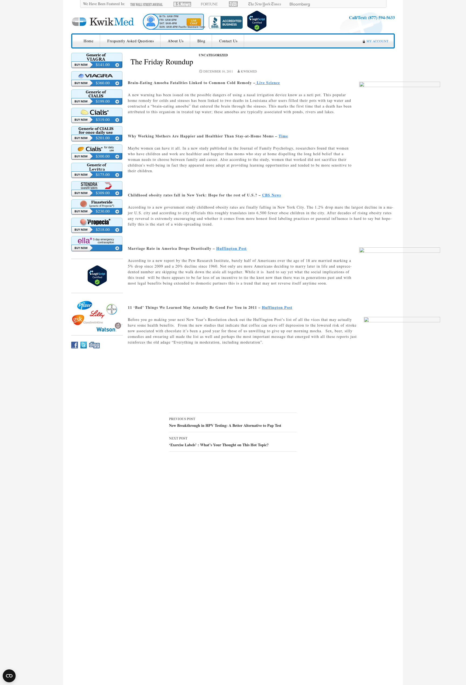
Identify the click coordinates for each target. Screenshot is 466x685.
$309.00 (103, 192)
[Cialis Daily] (96, 148)
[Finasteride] (96, 203)
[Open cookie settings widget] (9, 675)
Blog (201, 40)
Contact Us (228, 40)
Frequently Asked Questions (130, 40)
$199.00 (103, 101)
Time (283, 136)
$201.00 (103, 137)
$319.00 (103, 119)
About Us (175, 40)
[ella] (96, 240)
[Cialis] (96, 112)
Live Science (267, 82)
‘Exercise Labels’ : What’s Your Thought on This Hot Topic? (219, 442)
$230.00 (103, 211)
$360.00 (103, 82)
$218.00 (103, 229)
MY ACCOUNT (377, 41)
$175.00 (103, 174)
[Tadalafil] (96, 93)
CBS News (271, 195)
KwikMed (249, 71)
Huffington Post (231, 248)
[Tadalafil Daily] (96, 130)
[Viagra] (96, 75)
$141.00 (103, 64)
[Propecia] (96, 222)
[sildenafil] (96, 57)
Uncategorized (213, 55)
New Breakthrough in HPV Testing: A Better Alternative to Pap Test (225, 422)
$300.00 (103, 156)
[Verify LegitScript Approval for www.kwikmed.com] (257, 20)
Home (88, 40)
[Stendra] (96, 185)
